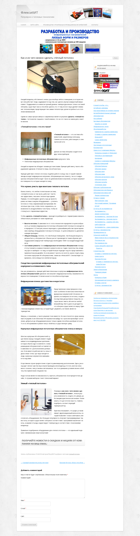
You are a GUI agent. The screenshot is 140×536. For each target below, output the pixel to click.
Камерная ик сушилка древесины (106, 132)
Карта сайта (35, 25)
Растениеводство (101, 243)
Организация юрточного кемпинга (107, 280)
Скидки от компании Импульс (105, 161)
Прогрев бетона (100, 259)
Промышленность (100, 232)
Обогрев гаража (100, 169)
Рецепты (99, 248)
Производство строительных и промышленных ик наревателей (65, 25)
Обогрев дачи (100, 171)
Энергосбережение (100, 269)
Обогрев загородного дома (104, 177)
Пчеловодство (100, 240)
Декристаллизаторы (102, 195)
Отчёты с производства (102, 230)
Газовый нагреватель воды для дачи (34, 463)
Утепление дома (100, 185)
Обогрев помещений (101, 163)
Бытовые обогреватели (102, 121)
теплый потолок (74, 454)
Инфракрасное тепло (101, 126)
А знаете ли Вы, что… (101, 105)
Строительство (99, 251)
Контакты (95, 25)
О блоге (23, 25)
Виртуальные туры (101, 201)
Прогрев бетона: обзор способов (72, 463)
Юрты (96, 275)
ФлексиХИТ (29, 13)
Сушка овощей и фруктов (104, 246)
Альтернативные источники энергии (106, 111)
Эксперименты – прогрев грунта (106, 219)
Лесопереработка (100, 129)
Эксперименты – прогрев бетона (106, 216)
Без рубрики (98, 118)
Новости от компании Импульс (104, 150)
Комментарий (25, 478)
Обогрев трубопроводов (102, 187)
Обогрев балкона (101, 166)
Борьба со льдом (101, 124)
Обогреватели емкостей (102, 193)
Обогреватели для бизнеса (103, 190)
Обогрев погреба (101, 182)
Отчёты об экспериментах (103, 209)
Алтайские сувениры (101, 108)
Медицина (97, 142)
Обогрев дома (100, 174)
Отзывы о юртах (100, 283)
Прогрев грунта (100, 267)
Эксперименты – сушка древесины (107, 227)
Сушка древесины (101, 140)
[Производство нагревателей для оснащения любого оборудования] (70, 53)
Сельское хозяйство (101, 235)
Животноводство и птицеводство (106, 238)
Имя (23, 500)
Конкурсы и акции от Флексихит (106, 153)
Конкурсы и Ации (100, 277)
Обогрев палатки (101, 179)
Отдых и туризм (99, 198)
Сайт (22, 516)
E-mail (23, 508)
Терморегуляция (100, 272)
